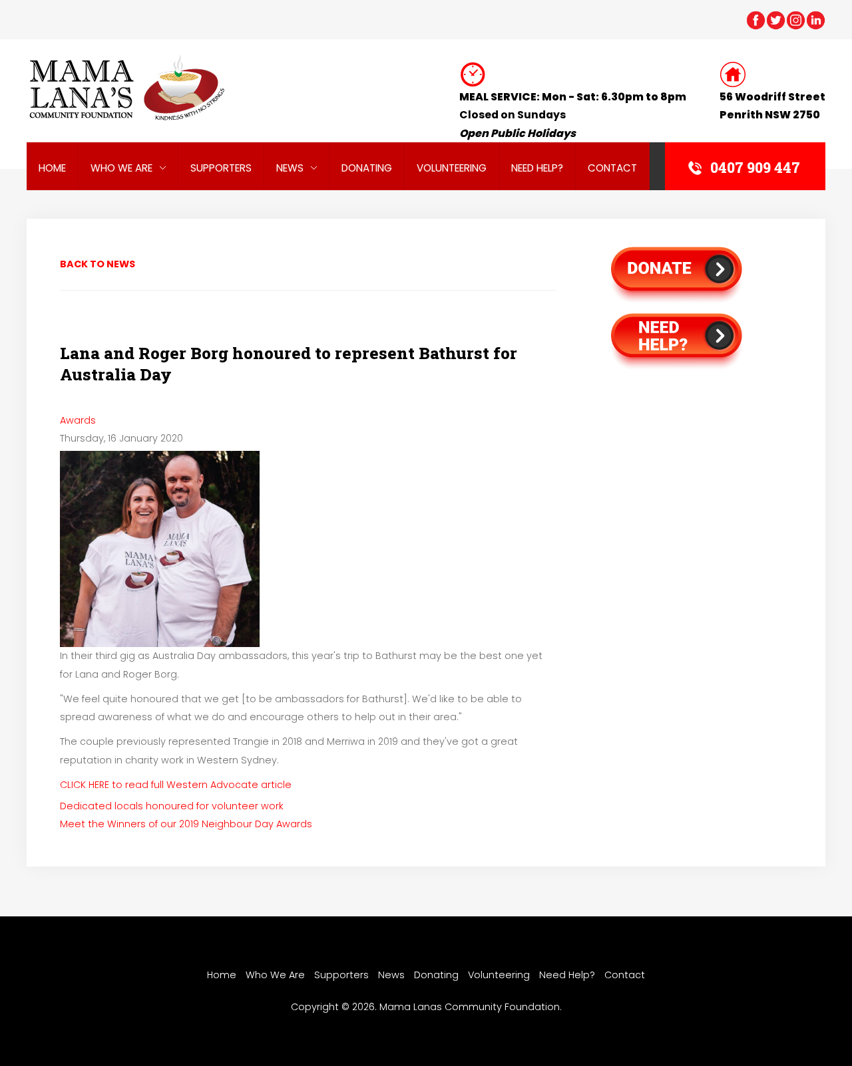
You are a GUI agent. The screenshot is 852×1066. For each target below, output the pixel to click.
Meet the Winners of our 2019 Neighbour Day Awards (186, 824)
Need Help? (537, 168)
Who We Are (121, 168)
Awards (78, 420)
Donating (366, 168)
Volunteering (452, 168)
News (290, 168)
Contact (612, 168)
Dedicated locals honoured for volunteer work (172, 806)
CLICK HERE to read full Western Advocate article (176, 784)
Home (52, 168)
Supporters (221, 168)
